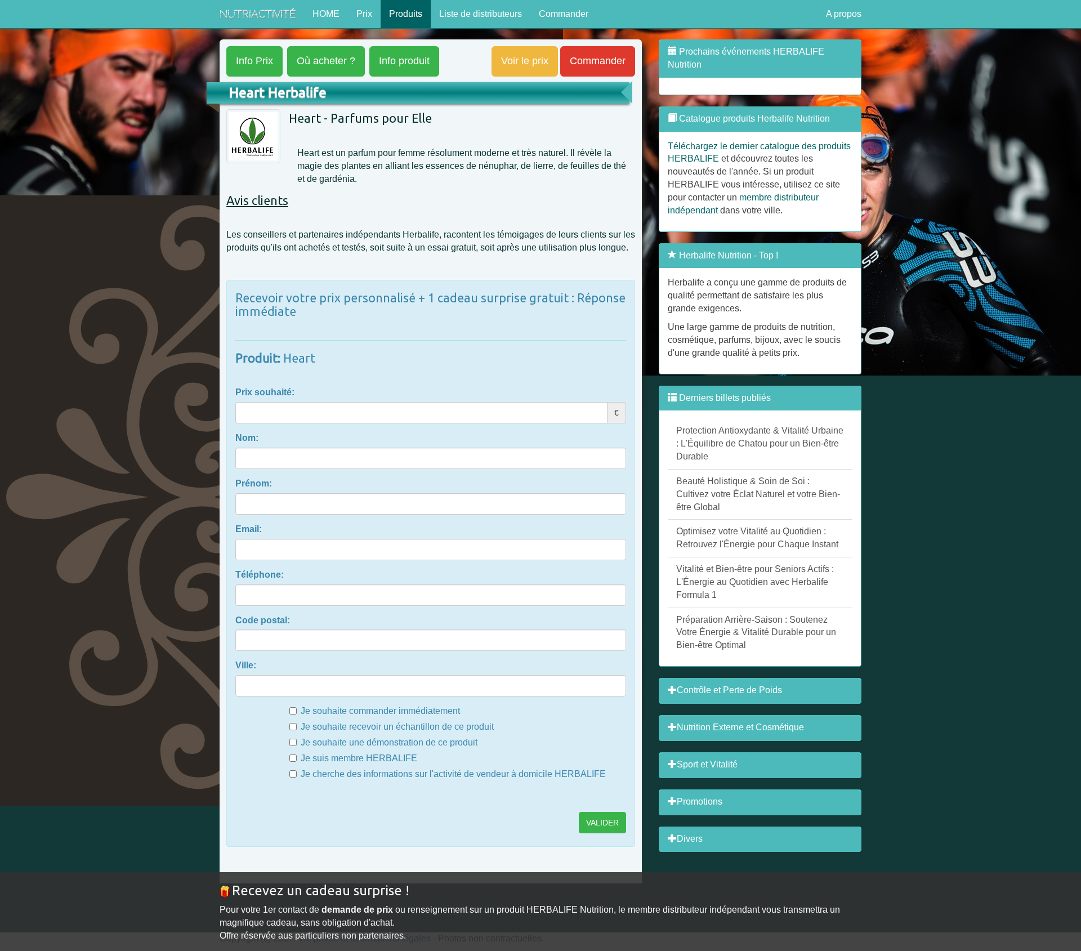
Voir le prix (524, 60)
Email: (248, 529)
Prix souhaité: (264, 392)
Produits (405, 14)
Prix (364, 14)
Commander (563, 14)
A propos (843, 14)
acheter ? (326, 60)
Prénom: (253, 483)
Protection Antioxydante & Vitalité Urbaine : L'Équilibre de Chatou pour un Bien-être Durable (759, 443)
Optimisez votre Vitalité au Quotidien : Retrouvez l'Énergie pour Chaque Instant (757, 537)
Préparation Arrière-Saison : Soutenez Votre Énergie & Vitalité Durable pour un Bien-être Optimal (756, 632)
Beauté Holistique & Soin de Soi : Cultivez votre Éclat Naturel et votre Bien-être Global (758, 494)
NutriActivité (258, 14)
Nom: (246, 438)
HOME (326, 14)
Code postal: (262, 620)
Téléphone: (259, 574)
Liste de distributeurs (480, 14)
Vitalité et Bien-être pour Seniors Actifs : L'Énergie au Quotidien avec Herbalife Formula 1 (755, 582)
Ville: (245, 665)
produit (404, 60)
